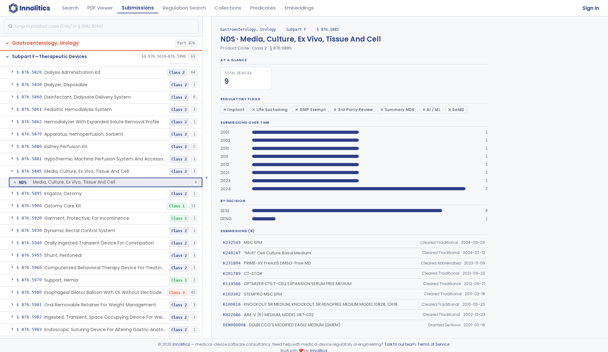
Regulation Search (184, 7)
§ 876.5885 (328, 29)
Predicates (263, 7)
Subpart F (296, 29)
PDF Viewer (100, 7)
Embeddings (299, 7)
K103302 (232, 294)
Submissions (138, 7)
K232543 (232, 242)
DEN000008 (234, 325)
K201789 (232, 273)
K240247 (232, 253)
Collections (228, 7)
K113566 (232, 283)
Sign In (590, 8)
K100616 (232, 304)
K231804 (232, 263)
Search (70, 7)
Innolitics (181, 344)
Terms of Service (433, 344)
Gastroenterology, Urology (248, 29)
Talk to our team (400, 344)
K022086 (232, 314)
